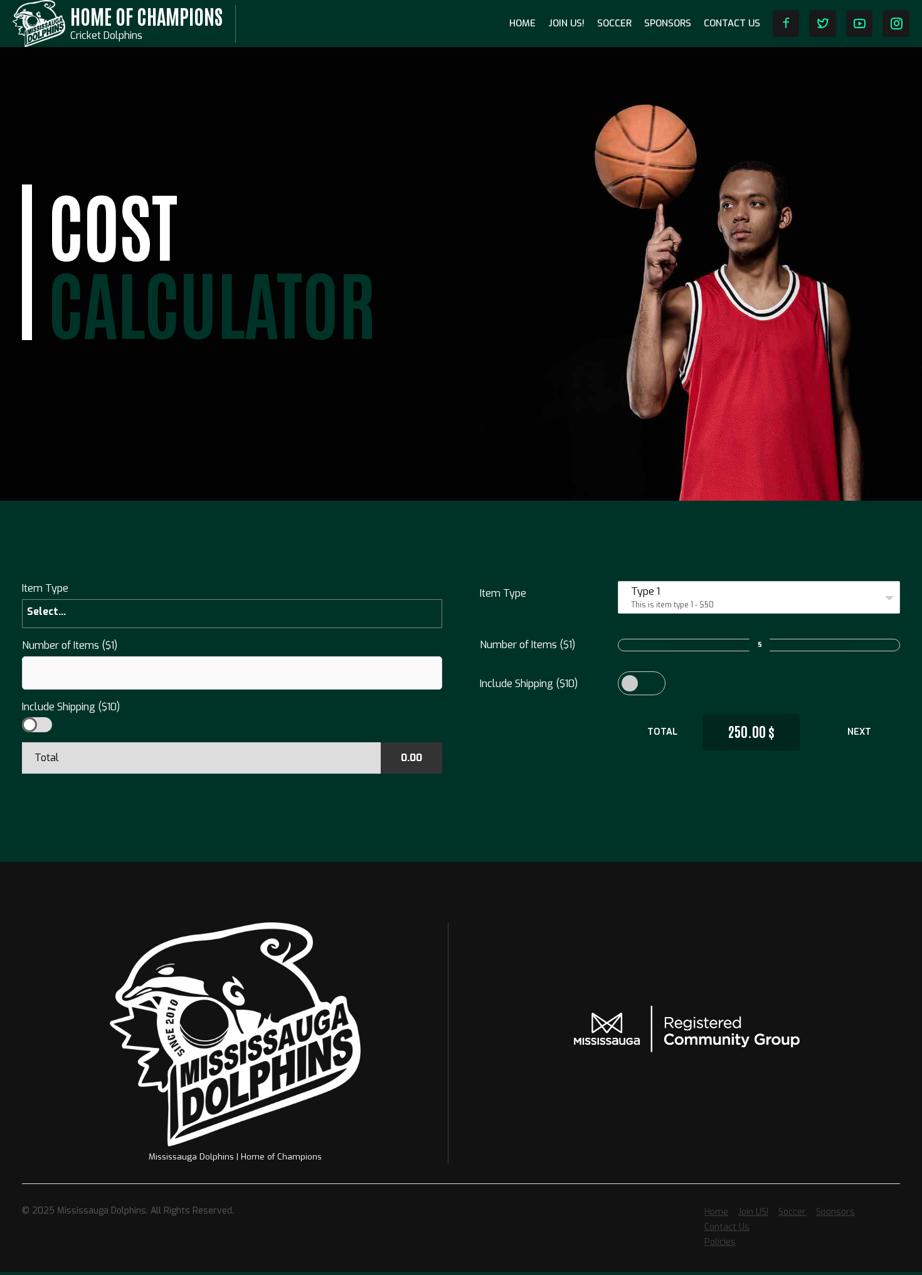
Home (522, 23)
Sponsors (667, 23)
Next (859, 732)
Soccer (614, 23)
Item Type (503, 593)
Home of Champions (146, 15)
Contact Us (732, 23)
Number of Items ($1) (527, 644)
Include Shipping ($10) (529, 683)
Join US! (566, 23)
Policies (720, 1242)
